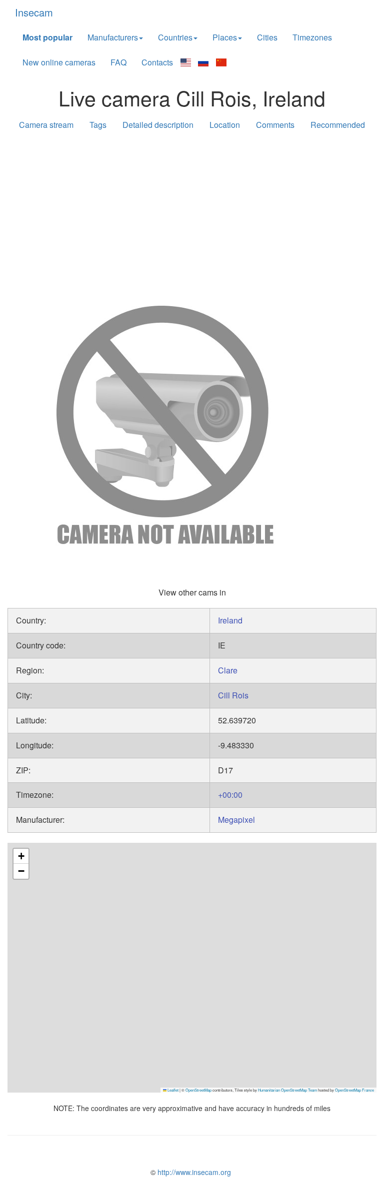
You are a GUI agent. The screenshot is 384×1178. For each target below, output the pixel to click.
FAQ (118, 62)
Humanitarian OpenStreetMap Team (287, 1090)
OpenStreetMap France (354, 1090)
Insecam (34, 12)
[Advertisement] (192, 216)
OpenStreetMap (199, 1090)
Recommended (337, 124)
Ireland (230, 620)
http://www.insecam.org (193, 1172)
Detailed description (158, 124)
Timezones (312, 37)
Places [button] (224, 37)
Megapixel (236, 819)
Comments (275, 124)
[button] (21, 856)
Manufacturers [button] (113, 37)
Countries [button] (175, 37)
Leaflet (172, 1090)
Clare (228, 670)
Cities (267, 37)
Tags (98, 124)
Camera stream (46, 124)
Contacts (157, 62)
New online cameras (59, 62)
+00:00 (230, 794)
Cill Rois (233, 695)
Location (225, 124)
